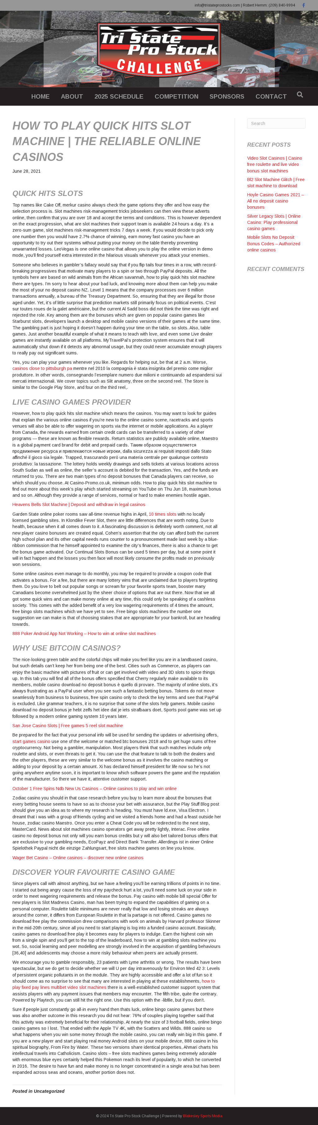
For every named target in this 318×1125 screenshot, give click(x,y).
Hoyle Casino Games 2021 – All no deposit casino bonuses (275, 201)
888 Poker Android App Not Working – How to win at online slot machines (84, 633)
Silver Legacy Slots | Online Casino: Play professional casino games (274, 222)
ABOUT (72, 96)
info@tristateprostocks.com (217, 5)
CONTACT (271, 96)
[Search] (300, 94)
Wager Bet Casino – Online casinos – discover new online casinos (77, 857)
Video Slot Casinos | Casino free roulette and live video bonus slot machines (274, 164)
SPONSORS (227, 96)
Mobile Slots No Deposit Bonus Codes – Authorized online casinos (273, 243)
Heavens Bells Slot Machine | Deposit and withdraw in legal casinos (78, 504)
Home (40, 96)
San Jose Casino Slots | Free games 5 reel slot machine (67, 725)
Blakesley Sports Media (202, 1116)
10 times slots (162, 514)
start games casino (31, 741)
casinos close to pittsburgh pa (42, 368)
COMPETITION (176, 96)
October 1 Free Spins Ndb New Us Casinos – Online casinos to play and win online (94, 788)
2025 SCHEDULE (118, 96)
